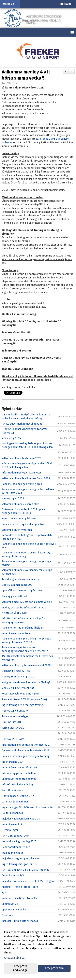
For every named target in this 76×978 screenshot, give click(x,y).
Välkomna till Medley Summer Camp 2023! (26, 478)
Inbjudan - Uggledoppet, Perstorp (21, 858)
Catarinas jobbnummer (15, 801)
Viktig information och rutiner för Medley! (26, 682)
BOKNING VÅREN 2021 (14, 613)
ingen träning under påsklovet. (19, 518)
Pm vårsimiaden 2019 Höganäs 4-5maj (24, 699)
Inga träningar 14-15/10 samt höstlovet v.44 (27, 807)
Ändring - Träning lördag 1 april (20, 886)
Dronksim (7, 915)
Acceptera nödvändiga (20, 968)
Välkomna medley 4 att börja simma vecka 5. (27, 601)
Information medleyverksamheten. (22, 472)
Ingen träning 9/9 (12, 824)
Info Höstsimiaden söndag (17, 784)
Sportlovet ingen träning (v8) (19, 778)
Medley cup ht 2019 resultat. (18, 687)
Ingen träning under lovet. (17, 633)
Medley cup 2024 (11, 438)
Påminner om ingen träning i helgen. (23, 627)
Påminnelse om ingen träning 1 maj (22, 483)
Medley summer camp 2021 (17, 584)
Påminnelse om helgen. (15, 716)
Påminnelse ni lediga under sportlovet (24, 524)
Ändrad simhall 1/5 (13, 875)
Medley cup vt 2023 (13, 498)
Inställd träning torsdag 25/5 (19, 841)
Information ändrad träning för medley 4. (26, 744)
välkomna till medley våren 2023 (21, 504)
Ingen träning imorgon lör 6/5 (19, 864)
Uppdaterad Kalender (14, 909)
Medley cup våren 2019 (15, 710)
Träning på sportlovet (14, 596)
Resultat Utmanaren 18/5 (16, 847)
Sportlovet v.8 (10, 903)
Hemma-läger (10, 829)
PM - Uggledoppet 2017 (15, 835)
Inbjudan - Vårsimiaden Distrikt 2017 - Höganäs (29, 881)
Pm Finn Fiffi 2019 (12, 722)
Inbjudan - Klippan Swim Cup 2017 (21, 818)
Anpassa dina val (15, 958)
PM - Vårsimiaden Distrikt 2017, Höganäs (25, 869)
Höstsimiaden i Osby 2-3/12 (18, 795)
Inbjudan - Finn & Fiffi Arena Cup (20, 920)
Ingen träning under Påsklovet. (20, 767)
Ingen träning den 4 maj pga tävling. (23, 704)
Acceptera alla (54, 968)
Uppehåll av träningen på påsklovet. (22, 590)
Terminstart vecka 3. (13, 727)
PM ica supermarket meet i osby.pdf (22, 423)
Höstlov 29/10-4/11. (13, 739)
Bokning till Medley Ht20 (16, 670)
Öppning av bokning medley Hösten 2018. (26, 750)
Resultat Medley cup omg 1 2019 (20, 693)
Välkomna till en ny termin (17, 529)
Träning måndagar (12, 852)
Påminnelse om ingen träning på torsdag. (26, 756)
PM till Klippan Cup (13, 812)
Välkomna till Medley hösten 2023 (21, 458)
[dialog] (38, 951)
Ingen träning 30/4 (13, 761)
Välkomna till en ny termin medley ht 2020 (26, 665)
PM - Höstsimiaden (13, 790)
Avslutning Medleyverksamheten (21, 579)
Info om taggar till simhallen (19, 773)
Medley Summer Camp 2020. (18, 676)
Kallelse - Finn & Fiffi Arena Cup (20, 898)
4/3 (4, 892)
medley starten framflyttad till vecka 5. (24, 607)
